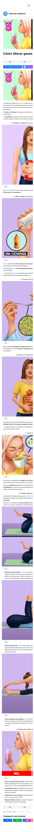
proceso (22, 103)
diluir (14, 268)
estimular (28, 496)
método (8, 190)
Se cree (5, 263)
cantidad (15, 273)
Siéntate (26, 719)
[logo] (14, 14)
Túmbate (23, 572)
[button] (10, 61)
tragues (7, 797)
